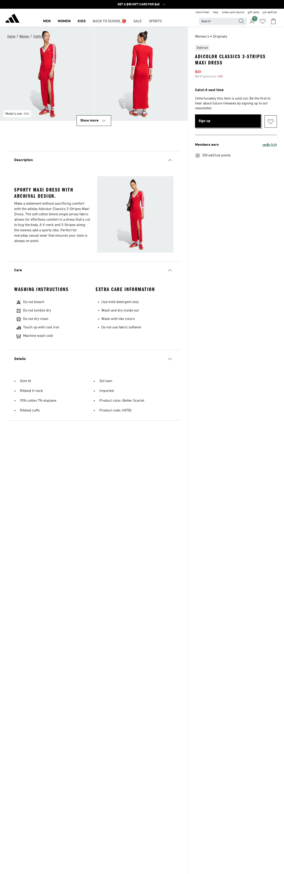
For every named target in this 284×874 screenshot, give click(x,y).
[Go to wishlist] (262, 21)
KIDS (82, 21)
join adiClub (270, 12)
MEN (47, 21)
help (215, 12)
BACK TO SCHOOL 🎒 (109, 21)
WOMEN (64, 21)
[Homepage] (12, 19)
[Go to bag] (273, 21)
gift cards (253, 12)
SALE (137, 21)
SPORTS (155, 21)
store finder (202, 12)
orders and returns (233, 12)
